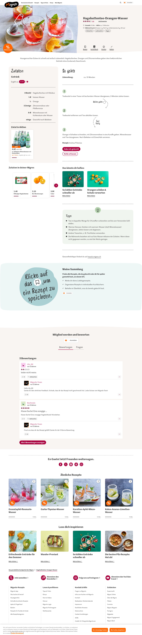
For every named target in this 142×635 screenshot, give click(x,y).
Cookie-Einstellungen (81, 614)
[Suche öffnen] (121, 2)
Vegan (108, 31)
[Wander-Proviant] (55, 546)
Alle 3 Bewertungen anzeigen (33, 442)
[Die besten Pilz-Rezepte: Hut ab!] (119, 546)
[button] (23, 365)
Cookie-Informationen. (17, 633)
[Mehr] (119, 376)
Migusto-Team (36, 382)
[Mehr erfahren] (73, 192)
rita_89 (30, 364)
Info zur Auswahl (27, 81)
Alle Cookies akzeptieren (118, 630)
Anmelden (129, 2)
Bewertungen (65, 347)
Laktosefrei (99, 31)
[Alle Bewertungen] (87, 21)
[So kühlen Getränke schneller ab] (87, 546)
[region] (71, 630)
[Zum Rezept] (22, 498)
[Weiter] (56, 185)
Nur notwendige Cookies (100, 630)
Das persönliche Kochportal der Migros (21, 570)
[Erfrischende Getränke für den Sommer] (22, 546)
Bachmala (31, 403)
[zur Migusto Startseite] (12, 3)
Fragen (79, 347)
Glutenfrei (89, 31)
